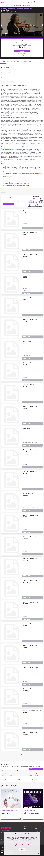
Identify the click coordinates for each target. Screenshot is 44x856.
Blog (24, 831)
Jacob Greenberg (36, 168)
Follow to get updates (34, 775)
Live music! (26, 428)
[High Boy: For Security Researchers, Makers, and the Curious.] (33, 798)
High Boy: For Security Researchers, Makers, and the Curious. (31, 813)
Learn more (10, 775)
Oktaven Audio (25, 166)
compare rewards (8, 203)
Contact (24, 828)
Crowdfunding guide (36, 766)
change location (27, 5)
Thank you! (26, 211)
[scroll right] (42, 25)
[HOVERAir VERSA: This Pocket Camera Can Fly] (11, 798)
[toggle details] (20, 819)
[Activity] (34, 2)
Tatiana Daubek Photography (14, 185)
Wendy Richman (6, 10)
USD (23, 2)
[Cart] (31, 2)
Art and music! (28, 493)
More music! (27, 341)
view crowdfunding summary (22, 55)
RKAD (24, 185)
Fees (36, 828)
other (17, 77)
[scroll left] (1, 25)
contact (7, 73)
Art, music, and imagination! (32, 711)
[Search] (20, 2)
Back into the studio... (30, 232)
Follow (22, 51)
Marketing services (38, 829)
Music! (25, 276)
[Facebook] (1, 832)
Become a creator (38, 831)
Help (29, 766)
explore (29, 786)
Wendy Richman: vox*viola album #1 (16, 9)
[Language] (28, 2)
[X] (3, 832)
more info (3, 73)
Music (3, 77)
